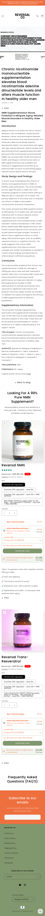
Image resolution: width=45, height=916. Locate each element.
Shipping (5, 477)
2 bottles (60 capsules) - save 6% (18, 489)
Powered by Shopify (27, 911)
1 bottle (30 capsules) (13, 485)
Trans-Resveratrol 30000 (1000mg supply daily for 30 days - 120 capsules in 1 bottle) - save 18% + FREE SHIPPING (22, 694)
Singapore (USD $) (22, 899)
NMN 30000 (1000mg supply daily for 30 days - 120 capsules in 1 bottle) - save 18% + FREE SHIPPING (22, 502)
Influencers (9, 858)
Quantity (5, 509)
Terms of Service (11, 853)
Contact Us (9, 833)
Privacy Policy (10, 838)
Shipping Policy (10, 848)
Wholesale (8, 863)
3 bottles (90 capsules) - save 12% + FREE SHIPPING (22, 495)
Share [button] (6, 108)
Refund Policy (10, 843)
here (29, 374)
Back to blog (23, 382)
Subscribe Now (22, 551)
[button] (2, 16)
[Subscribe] (38, 817)
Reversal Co (19, 911)
